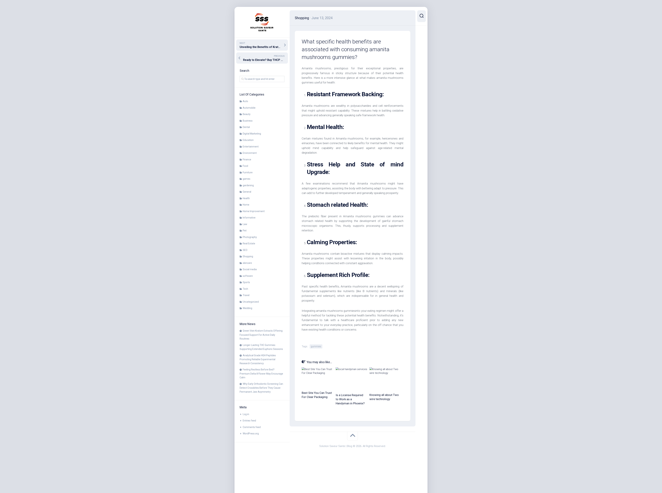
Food (245, 166)
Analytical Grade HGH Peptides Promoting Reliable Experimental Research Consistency (258, 359)
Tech (245, 288)
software (248, 276)
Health (246, 198)
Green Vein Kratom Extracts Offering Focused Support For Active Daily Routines (261, 334)
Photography (250, 237)
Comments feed (252, 427)
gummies (316, 346)
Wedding (247, 308)
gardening (248, 185)
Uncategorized (251, 301)
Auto (245, 101)
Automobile (249, 107)
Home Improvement (254, 211)
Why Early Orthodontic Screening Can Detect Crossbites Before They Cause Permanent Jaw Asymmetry (261, 387)
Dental (246, 127)
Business (248, 120)
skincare (247, 263)
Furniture (248, 172)
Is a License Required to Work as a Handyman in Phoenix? (350, 399)
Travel (246, 295)
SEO (245, 250)
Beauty (246, 114)
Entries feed (249, 420)
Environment (250, 153)
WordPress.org (251, 433)
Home (246, 204)
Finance (247, 159)
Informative (249, 217)
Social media (250, 269)
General (247, 191)
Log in (246, 414)
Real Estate (249, 243)
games (246, 178)
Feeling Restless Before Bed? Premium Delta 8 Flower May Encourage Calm (261, 373)
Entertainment (251, 146)
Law (245, 224)
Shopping (248, 256)
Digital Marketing (252, 133)
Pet (245, 230)
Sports (246, 282)
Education (248, 140)
